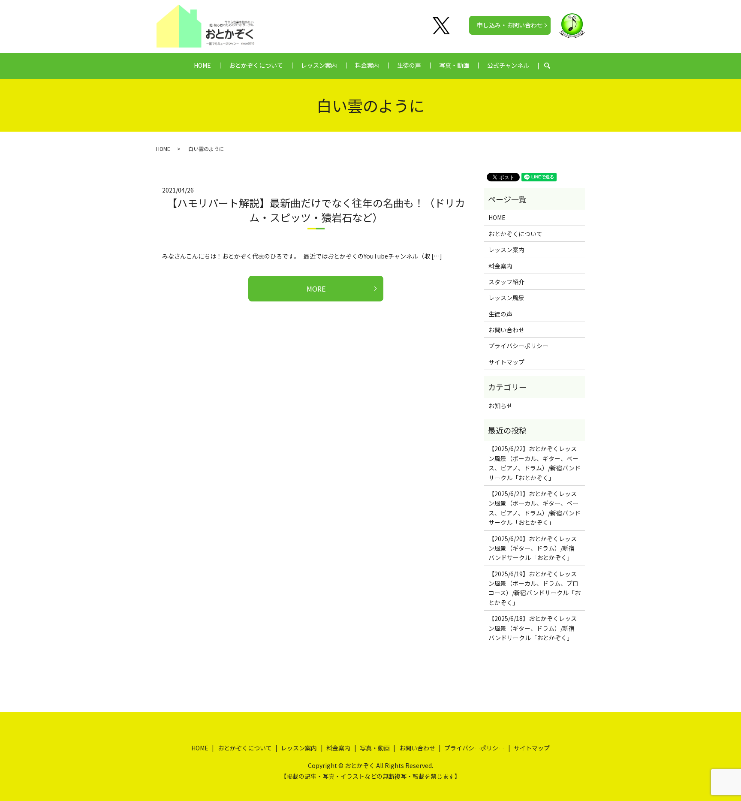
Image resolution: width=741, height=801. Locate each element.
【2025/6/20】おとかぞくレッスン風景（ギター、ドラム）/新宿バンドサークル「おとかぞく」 (532, 548)
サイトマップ (506, 362)
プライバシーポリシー (518, 345)
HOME (202, 65)
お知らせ (500, 405)
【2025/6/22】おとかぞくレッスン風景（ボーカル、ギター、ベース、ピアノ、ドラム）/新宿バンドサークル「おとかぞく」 (534, 463)
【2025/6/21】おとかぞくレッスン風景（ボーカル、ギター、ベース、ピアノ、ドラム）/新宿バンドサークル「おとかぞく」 (534, 508)
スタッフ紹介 (506, 281)
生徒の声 (409, 65)
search (551, 65)
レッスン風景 (506, 297)
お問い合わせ (506, 329)
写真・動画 (454, 65)
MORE (316, 288)
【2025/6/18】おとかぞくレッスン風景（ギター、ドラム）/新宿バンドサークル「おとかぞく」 (532, 628)
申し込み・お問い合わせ (510, 25)
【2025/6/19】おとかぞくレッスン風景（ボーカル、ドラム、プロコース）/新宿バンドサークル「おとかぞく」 (534, 588)
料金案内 (367, 65)
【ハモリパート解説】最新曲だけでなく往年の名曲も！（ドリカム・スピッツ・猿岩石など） (316, 210)
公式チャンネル (508, 65)
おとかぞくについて (256, 65)
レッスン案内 (319, 65)
